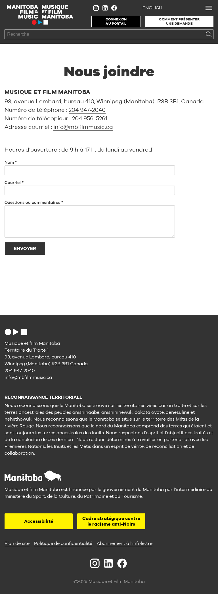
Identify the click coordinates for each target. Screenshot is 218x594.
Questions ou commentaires (32, 202)
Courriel (13, 182)
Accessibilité (38, 521)
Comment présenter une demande (179, 21)
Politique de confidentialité (63, 543)
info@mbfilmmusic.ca (83, 126)
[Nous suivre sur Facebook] (114, 8)
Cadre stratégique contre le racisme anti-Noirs (111, 521)
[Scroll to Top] (16, 331)
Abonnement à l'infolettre (124, 543)
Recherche (208, 34)
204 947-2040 (87, 109)
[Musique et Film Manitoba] (40, 15)
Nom (9, 162)
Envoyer (25, 248)
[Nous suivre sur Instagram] (96, 8)
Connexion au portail (116, 21)
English (152, 8)
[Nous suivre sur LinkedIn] (105, 8)
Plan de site (17, 543)
